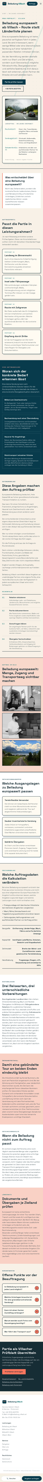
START (4, 13)
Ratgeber (5, 1444)
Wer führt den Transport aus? (17, 1332)
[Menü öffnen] (40, 4)
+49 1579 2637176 (13, 89)
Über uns (5, 1447)
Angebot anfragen (32, 1479)
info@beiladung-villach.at (17, 1414)
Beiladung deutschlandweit (12, 1382)
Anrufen (12, 1479)
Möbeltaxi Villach (8, 1429)
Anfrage (32, 4)
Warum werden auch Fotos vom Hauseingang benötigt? (18, 1321)
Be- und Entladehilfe (26, 1379)
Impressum (6, 1459)
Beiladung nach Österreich (12, 1385)
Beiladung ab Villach (9, 1426)
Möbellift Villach (8, 1432)
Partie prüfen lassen (14, 82)
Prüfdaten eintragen (14, 1372)
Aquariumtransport (9, 1379)
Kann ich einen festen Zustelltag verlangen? (14, 1311)
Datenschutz (7, 1462)
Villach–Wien (6, 1435)
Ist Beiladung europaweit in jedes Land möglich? (16, 1288)
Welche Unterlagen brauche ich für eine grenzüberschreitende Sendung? (18, 1300)
